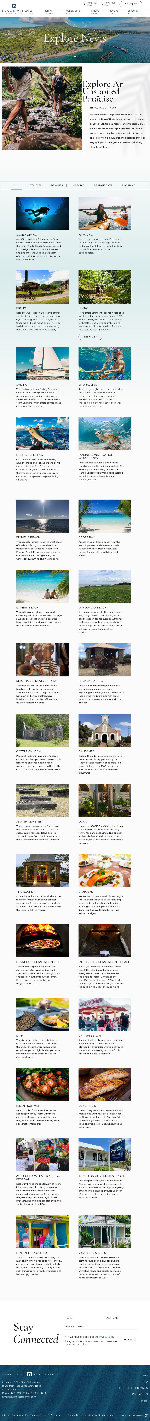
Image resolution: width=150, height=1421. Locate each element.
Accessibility (22, 1415)
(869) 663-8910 (110, 4)
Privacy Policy (106, 1336)
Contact (131, 4)
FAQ (145, 1381)
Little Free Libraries (133, 1388)
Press (144, 1375)
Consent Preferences (49, 1415)
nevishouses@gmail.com (22, 1396)
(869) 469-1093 (92, 4)
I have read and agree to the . (91, 1337)
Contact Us (140, 1394)
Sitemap (34, 1415)
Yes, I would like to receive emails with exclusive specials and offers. (93, 1342)
